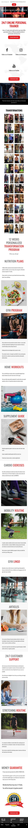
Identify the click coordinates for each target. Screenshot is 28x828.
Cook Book (13, 825)
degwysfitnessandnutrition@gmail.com (15, 823)
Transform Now (14, 37)
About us (2, 822)
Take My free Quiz (7, 13)
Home (2, 825)
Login (14, 4)
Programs (7, 825)
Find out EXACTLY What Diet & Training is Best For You (14, 10)
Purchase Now (14, 813)
